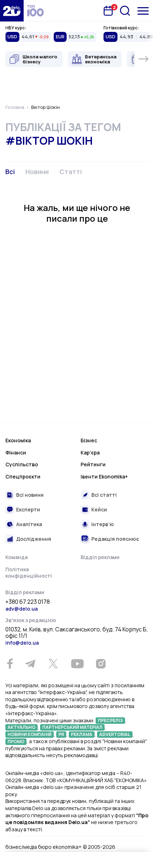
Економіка (18, 440)
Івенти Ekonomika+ (104, 476)
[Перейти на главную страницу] (12, 10)
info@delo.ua (22, 642)
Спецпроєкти (22, 476)
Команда (16, 557)
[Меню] (143, 11)
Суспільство (21, 464)
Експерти (28, 509)
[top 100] (35, 10)
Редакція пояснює (115, 538)
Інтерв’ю (102, 524)
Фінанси (15, 452)
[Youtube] (77, 663)
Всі (10, 171)
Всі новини (30, 494)
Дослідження (33, 538)
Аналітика (29, 524)
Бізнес (89, 440)
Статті (70, 171)
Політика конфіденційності (28, 572)
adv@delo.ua (21, 608)
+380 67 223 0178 (27, 602)
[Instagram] (100, 663)
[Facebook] (10, 663)
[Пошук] (125, 11)
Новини (37, 171)
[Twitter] (53, 663)
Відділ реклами (100, 557)
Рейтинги (93, 464)
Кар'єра (90, 452)
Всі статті (104, 494)
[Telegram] (30, 663)
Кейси (99, 509)
